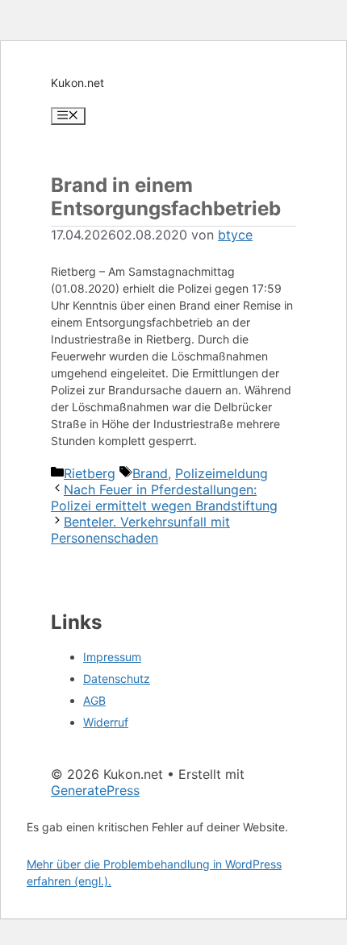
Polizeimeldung (221, 473)
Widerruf (105, 722)
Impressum (112, 657)
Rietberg (89, 473)
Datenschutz (116, 678)
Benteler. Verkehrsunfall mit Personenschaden (140, 530)
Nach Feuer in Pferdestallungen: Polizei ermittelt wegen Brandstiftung (164, 497)
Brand (150, 473)
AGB (94, 700)
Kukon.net (77, 83)
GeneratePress (95, 790)
